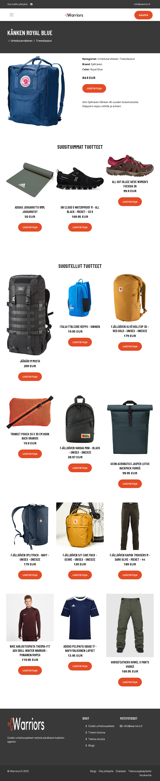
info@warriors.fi (142, 4)
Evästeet (121, 771)
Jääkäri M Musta (30, 361)
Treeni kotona (96, 732)
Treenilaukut (44, 40)
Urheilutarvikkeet (21, 40)
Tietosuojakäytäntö (139, 771)
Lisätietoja (94, 88)
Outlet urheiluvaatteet (101, 726)
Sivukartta (145, 775)
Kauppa (143, 15)
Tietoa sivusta (96, 739)
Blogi (91, 745)
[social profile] (31, 4)
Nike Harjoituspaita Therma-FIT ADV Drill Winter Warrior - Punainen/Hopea (30, 650)
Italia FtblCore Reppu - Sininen (80, 326)
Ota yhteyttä (106, 771)
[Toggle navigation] (11, 15)
